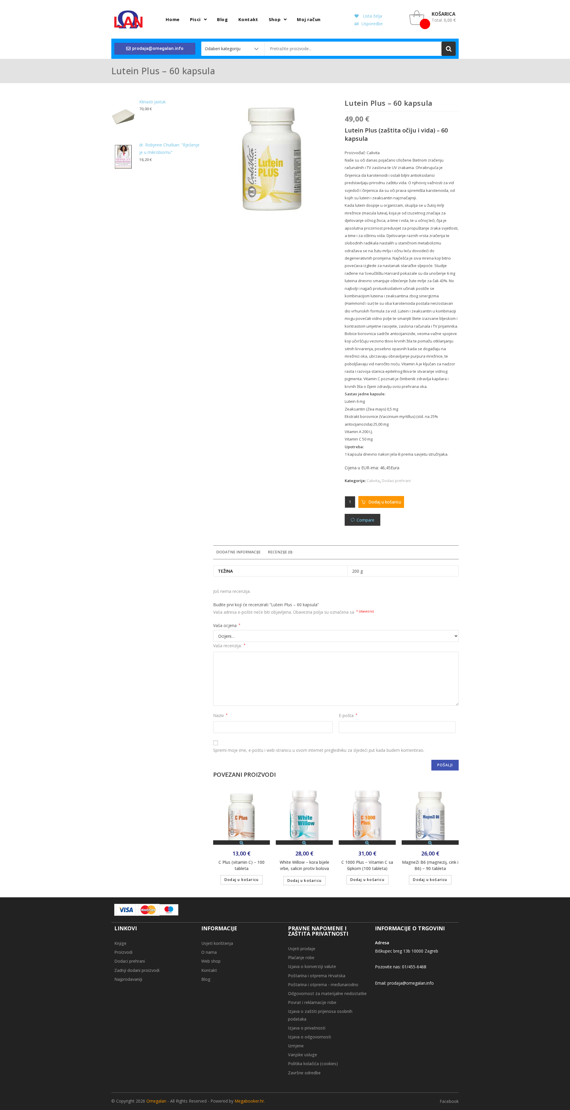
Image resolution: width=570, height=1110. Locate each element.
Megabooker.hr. (250, 1101)
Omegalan (156, 1101)
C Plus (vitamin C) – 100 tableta (241, 865)
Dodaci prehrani (396, 480)
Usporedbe (372, 23)
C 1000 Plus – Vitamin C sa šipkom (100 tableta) (367, 865)
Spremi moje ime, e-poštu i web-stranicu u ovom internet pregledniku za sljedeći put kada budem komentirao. (318, 750)
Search (448, 49)
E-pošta (348, 715)
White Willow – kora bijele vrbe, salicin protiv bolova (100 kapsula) (304, 865)
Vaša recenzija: (229, 645)
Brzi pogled (241, 842)
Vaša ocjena (226, 625)
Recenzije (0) (280, 552)
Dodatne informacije (238, 552)
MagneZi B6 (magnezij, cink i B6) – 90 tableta (430, 865)
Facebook (449, 1101)
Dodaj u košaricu (384, 502)
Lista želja (372, 16)
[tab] (238, 552)
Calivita (373, 480)
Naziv (220, 715)
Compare (365, 520)
